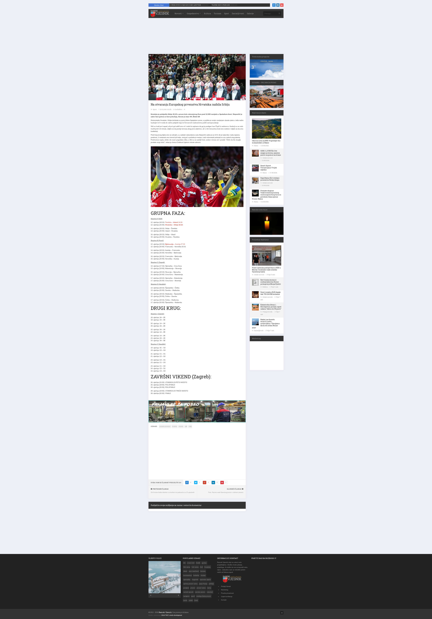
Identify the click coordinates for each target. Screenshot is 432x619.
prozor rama (201, 589)
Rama (256, 146)
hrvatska (174, 427)
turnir (185, 601)
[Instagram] (278, 5)
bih (184, 564)
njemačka (186, 581)
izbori (185, 572)
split (186, 427)
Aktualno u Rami (158, 5)
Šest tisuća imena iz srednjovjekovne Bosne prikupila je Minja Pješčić (270, 282)
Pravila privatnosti (227, 594)
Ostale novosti (268, 158)
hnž (201, 568)
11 (201, 98)
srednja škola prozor (203, 597)
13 (205, 98)
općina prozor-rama (190, 585)
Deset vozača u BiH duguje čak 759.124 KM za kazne (270, 293)
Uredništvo (178, 109)
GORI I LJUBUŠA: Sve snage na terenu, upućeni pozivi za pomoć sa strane (270, 153)
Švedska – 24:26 (173, 222)
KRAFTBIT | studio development (171, 616)
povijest (186, 589)
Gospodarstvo (193, 13)
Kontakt (223, 601)
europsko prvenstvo (164, 427)
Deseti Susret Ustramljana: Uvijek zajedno (268, 168)
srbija (190, 427)
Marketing (224, 591)
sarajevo (186, 597)
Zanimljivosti (238, 13)
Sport (226, 13)
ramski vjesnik (188, 593)
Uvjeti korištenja (226, 598)
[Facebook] (274, 5)
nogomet (195, 581)
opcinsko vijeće (205, 581)
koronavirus (187, 576)
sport (193, 597)
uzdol (191, 601)
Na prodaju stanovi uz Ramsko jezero (253, 5)
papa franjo (203, 585)
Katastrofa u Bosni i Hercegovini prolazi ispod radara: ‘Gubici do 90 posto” (270, 307)
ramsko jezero (200, 593)
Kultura (207, 13)
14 (207, 98)
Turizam (217, 13)
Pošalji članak (226, 588)
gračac (204, 564)
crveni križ (190, 564)
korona (202, 572)
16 (210, 98)
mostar (203, 576)
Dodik (198, 564)
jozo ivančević (194, 572)
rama (209, 589)
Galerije (250, 13)
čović (196, 601)
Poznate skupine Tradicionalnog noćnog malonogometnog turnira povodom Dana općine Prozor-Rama (266, 195)
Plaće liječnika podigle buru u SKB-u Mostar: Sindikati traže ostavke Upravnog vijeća (266, 270)
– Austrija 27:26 (175, 244)
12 (203, 98)
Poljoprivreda (268, 312)
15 (208, 98)
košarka (196, 576)
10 (199, 98)
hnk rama (195, 568)
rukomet (181, 427)
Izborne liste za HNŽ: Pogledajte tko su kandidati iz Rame (266, 142)
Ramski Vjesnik (165, 613)
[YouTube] (282, 5)
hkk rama (186, 568)
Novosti (178, 13)
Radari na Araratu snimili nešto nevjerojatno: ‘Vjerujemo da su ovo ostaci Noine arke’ (266, 323)
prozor (192, 589)
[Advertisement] (216, 37)
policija (211, 585)
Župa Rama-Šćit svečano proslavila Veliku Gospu (269, 179)
